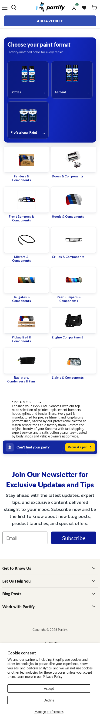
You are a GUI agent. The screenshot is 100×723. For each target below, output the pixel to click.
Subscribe (74, 538)
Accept (49, 688)
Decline (48, 700)
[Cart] (94, 8)
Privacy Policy (52, 676)
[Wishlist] (84, 8)
